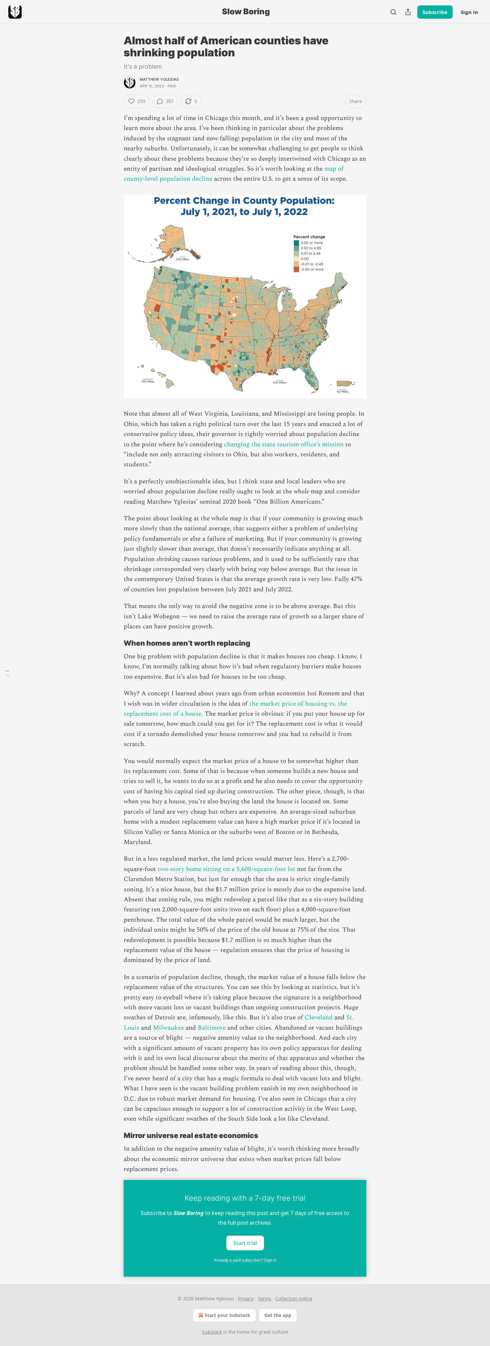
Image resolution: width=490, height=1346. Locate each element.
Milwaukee (168, 1028)
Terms (264, 1298)
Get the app (277, 1315)
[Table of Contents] (7, 673)
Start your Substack (227, 1315)
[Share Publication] (408, 12)
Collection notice (293, 1298)
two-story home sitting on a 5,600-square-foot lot (226, 869)
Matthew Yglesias (159, 79)
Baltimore (212, 1028)
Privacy (246, 1298)
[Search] (393, 12)
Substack (212, 1332)
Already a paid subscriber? (245, 1260)
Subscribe (435, 12)
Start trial (245, 1242)
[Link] (114, 643)
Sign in (469, 12)
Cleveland (319, 1017)
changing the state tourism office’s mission (284, 444)
